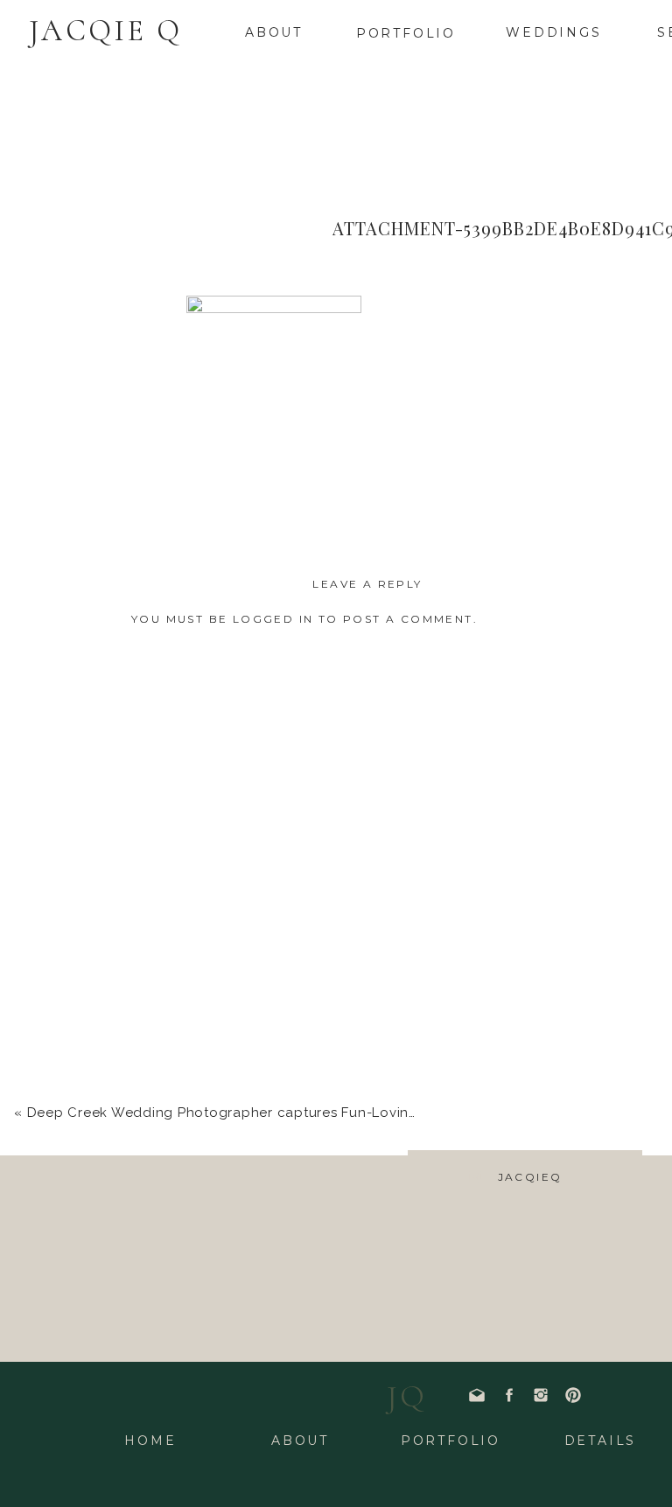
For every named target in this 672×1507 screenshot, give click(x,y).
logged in (273, 618)
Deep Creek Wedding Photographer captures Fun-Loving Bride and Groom (283, 1112)
